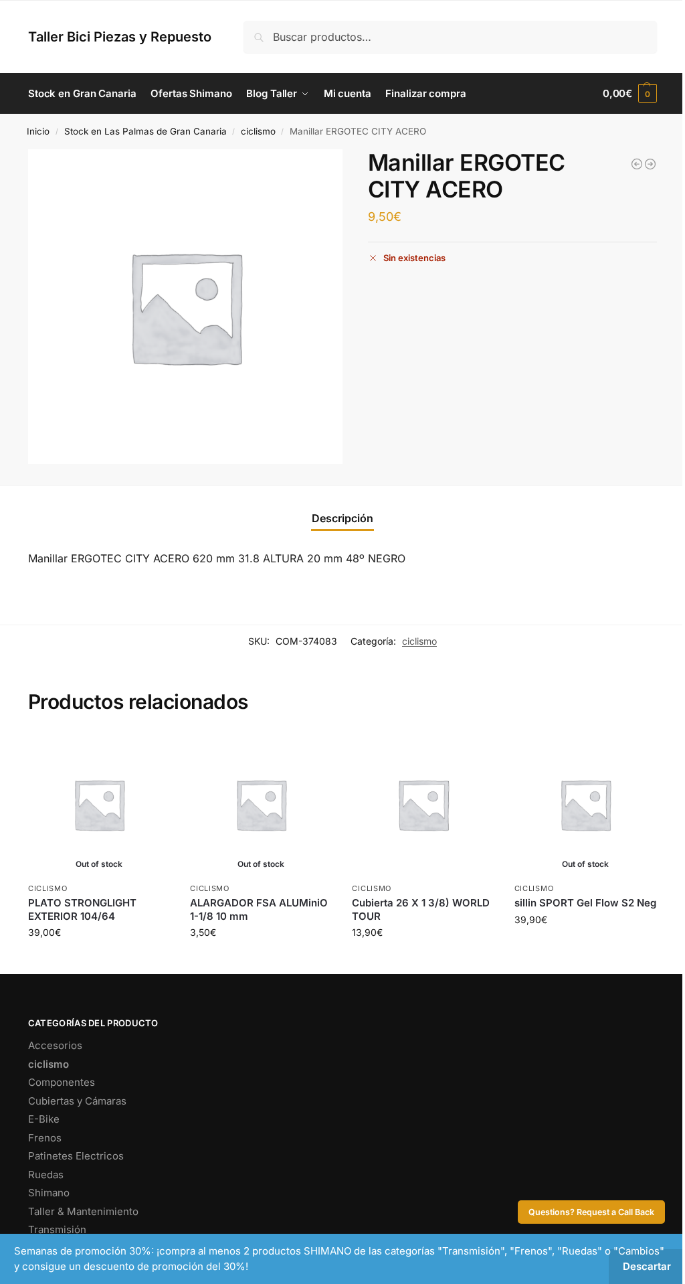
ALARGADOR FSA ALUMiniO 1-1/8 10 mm (259, 909)
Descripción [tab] (342, 518)
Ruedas (46, 1174)
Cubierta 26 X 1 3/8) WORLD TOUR (421, 909)
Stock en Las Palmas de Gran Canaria (145, 131)
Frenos (45, 1137)
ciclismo (258, 131)
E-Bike (44, 1119)
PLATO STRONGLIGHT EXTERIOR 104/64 (82, 909)
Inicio (38, 131)
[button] (630, 94)
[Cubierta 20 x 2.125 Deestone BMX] (637, 164)
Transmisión (57, 1229)
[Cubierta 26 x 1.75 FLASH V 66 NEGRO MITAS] (650, 164)
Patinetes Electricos (76, 1155)
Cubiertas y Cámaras (77, 1101)
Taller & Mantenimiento (83, 1211)
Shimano (49, 1192)
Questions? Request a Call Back (591, 1212)
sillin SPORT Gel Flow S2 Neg (585, 902)
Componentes (61, 1082)
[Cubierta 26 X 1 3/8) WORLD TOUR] (423, 804)
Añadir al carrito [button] (423, 960)
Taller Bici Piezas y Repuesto (119, 37)
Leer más (99, 960)
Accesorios (55, 1045)
